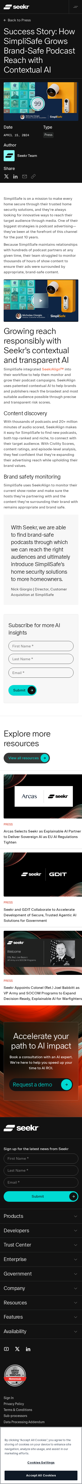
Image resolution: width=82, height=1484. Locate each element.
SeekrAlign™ (53, 369)
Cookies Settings (40, 1462)
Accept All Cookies (41, 1475)
